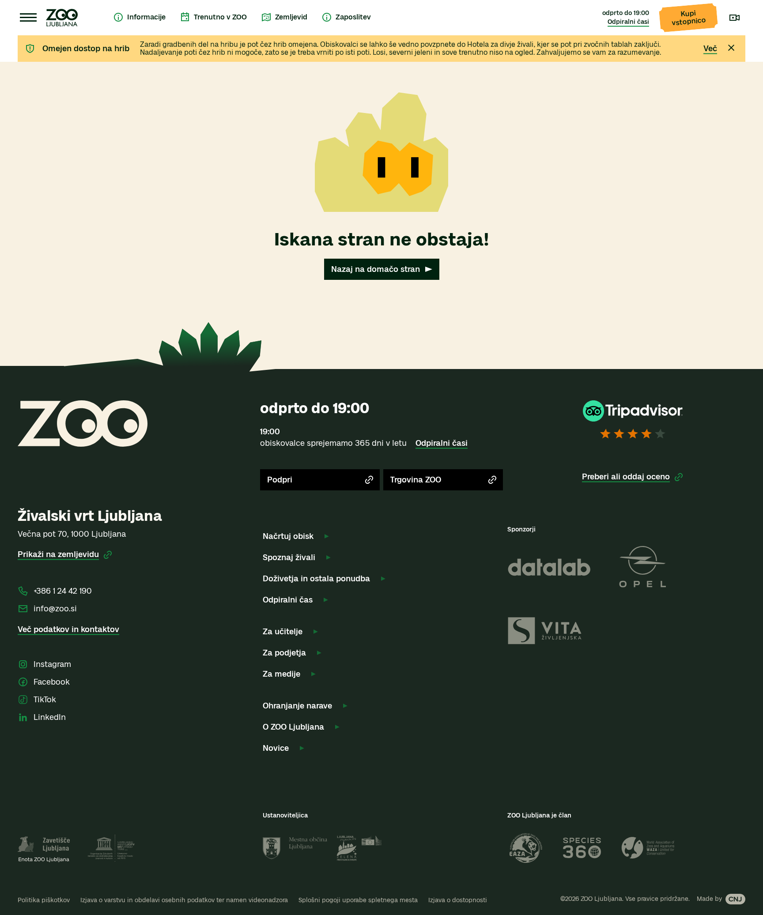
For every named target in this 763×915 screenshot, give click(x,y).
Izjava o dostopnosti (457, 900)
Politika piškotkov (44, 900)
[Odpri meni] (28, 17)
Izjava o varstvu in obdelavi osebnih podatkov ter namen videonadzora (184, 900)
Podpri (279, 480)
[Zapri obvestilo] (731, 48)
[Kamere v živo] (734, 17)
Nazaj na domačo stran (375, 269)
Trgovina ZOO (415, 480)
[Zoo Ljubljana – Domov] (62, 17)
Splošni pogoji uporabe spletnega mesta (358, 900)
